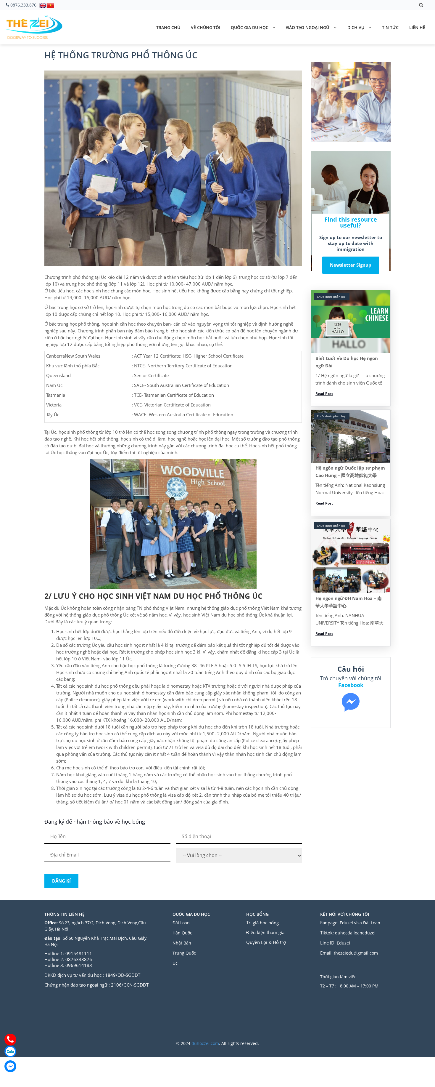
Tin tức (390, 27)
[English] (43, 5)
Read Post (324, 393)
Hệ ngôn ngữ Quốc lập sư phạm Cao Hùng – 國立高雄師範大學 (350, 471)
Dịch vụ (355, 27)
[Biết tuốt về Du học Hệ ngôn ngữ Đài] (350, 321)
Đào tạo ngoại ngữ (308, 27)
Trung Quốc (184, 953)
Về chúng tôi (205, 27)
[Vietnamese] (51, 5)
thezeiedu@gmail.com (356, 953)
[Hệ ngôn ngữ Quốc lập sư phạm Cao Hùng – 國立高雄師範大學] (350, 436)
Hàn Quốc (182, 933)
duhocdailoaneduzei (355, 933)
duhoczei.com (205, 1043)
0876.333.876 (23, 5)
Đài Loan (182, 923)
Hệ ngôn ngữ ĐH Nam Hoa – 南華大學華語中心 (348, 602)
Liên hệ (417, 27)
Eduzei (343, 943)
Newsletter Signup (350, 265)
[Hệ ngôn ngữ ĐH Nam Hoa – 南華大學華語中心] (350, 556)
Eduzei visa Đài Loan (360, 923)
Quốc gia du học (249, 27)
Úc (175, 963)
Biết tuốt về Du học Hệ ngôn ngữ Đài (346, 362)
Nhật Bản (182, 943)
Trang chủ (168, 27)
